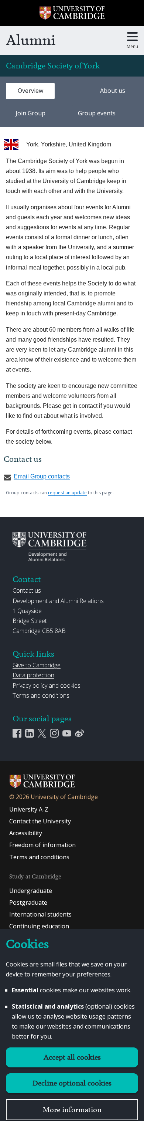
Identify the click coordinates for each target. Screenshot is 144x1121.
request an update (67, 493)
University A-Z (28, 809)
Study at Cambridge (35, 876)
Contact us (27, 590)
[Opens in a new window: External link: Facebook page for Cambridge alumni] (19, 732)
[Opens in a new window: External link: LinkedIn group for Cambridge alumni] (31, 732)
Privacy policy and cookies (46, 685)
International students (40, 914)
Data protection (33, 675)
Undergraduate (30, 891)
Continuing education (39, 926)
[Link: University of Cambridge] (42, 787)
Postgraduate (28, 902)
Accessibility (25, 833)
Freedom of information (42, 845)
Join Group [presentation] (30, 113)
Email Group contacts (42, 476)
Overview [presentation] (30, 91)
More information (72, 1109)
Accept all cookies (72, 1057)
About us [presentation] (112, 91)
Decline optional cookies (72, 1083)
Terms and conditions (41, 695)
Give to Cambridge (37, 665)
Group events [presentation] (97, 113)
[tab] (30, 91)
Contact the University (40, 821)
